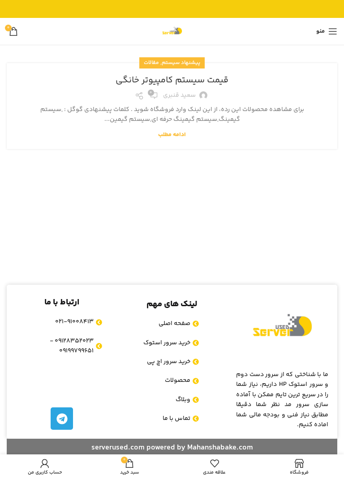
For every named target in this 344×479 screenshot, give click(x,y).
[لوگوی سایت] (172, 31)
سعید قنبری (179, 95)
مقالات (151, 63)
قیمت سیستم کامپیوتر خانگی (172, 80)
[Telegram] (62, 418)
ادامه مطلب (172, 134)
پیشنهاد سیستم (181, 63)
